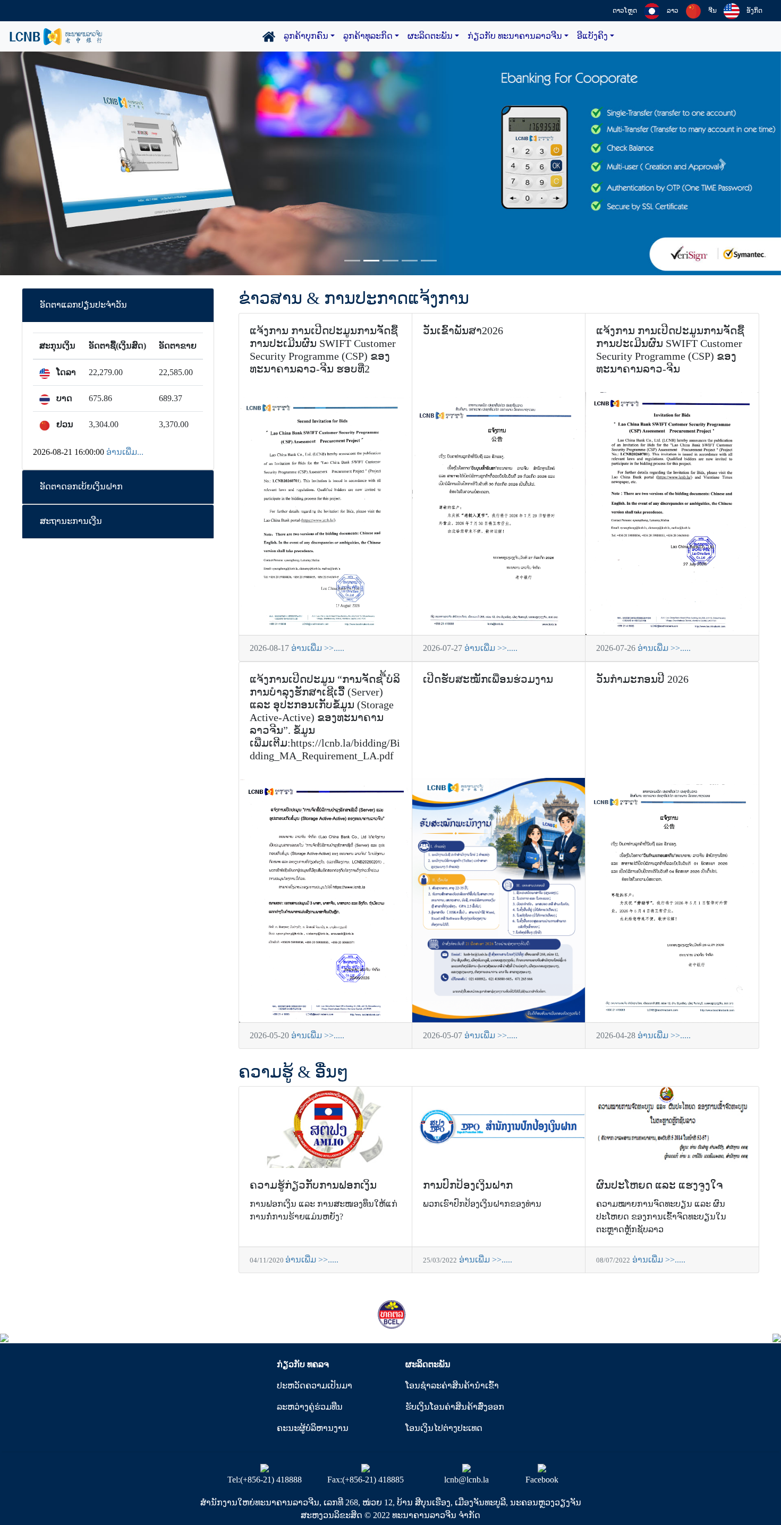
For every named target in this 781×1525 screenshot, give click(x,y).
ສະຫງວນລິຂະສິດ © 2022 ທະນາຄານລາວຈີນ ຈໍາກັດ (390, 1515)
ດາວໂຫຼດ (625, 10)
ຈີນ (712, 10)
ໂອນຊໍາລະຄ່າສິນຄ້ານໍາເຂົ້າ (452, 1385)
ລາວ (672, 10)
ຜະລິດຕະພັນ (430, 35)
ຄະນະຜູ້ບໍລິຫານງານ (313, 1428)
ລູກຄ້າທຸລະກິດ (368, 35)
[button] (58, 163)
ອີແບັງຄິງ (592, 35)
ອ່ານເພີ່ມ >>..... (317, 648)
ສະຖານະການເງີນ (71, 521)
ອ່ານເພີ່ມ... (124, 451)
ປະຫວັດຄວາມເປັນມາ (314, 1385)
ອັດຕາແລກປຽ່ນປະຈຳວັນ (83, 304)
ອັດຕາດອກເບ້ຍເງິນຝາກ (81, 486)
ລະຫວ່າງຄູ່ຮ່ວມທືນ (310, 1406)
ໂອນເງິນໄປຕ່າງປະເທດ (443, 1428)
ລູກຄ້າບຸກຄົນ (306, 35)
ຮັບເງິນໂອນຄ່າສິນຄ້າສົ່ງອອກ (454, 1406)
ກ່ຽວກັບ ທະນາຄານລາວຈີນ (515, 35)
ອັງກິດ (754, 10)
